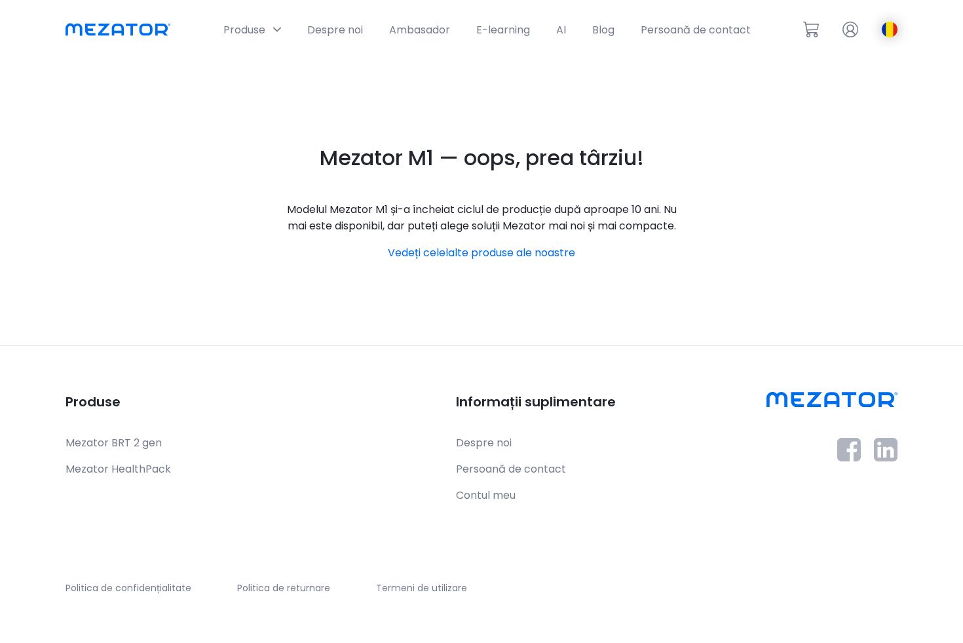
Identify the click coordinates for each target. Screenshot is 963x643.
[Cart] (811, 29)
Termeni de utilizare (421, 587)
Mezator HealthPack (118, 469)
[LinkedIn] (885, 457)
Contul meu (486, 495)
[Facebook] (849, 457)
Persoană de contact (511, 469)
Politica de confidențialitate (128, 587)
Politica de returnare (283, 587)
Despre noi (484, 442)
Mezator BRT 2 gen (114, 442)
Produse (93, 402)
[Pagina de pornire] (118, 29)
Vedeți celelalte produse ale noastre (481, 252)
